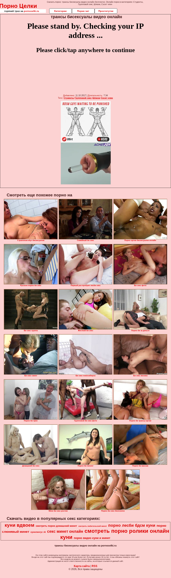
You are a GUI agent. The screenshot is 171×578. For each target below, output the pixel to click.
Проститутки (105, 11)
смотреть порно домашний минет (56, 526)
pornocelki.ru (31, 11)
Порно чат (83, 11)
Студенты (69, 98)
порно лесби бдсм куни (131, 525)
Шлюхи (96, 98)
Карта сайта (82, 566)
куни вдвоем (19, 525)
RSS (94, 566)
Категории (60, 11)
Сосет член (107, 98)
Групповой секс (83, 98)
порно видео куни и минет (92, 538)
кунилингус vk (38, 532)
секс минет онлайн (65, 531)
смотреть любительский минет (92, 526)
